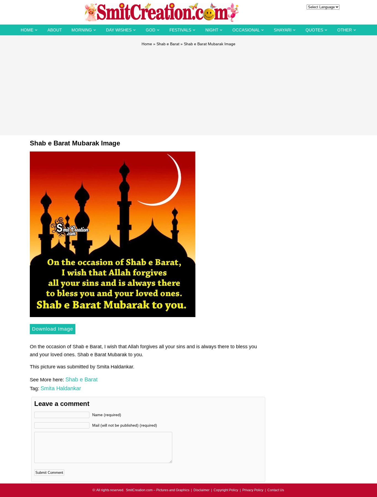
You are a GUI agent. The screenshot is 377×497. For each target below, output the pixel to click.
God (150, 30)
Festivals (180, 30)
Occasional (246, 30)
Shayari (282, 30)
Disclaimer (201, 490)
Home (27, 30)
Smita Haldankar (61, 388)
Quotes (314, 30)
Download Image (52, 329)
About (54, 30)
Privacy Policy (252, 490)
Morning (81, 30)
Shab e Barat (167, 44)
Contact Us (275, 490)
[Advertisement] (188, 88)
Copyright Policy (226, 490)
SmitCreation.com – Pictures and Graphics (157, 490)
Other (344, 30)
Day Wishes (119, 30)
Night (211, 30)
